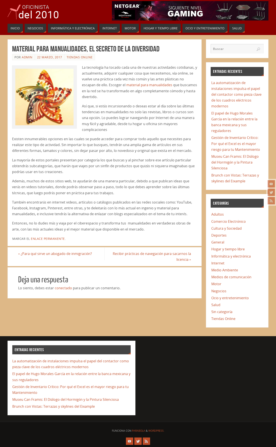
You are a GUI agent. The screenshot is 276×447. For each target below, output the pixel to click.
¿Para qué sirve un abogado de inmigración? (55, 253)
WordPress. (156, 431)
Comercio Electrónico (228, 221)
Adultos (217, 214)
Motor (216, 284)
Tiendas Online (80, 57)
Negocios (218, 291)
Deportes (219, 235)
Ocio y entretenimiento (230, 298)
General (217, 242)
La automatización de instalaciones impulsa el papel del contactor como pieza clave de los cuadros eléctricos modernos (236, 94)
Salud (215, 304)
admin (27, 57)
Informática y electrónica (231, 256)
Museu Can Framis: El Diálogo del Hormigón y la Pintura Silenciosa (235, 162)
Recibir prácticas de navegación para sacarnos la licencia (152, 256)
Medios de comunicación (231, 277)
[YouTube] (271, 184)
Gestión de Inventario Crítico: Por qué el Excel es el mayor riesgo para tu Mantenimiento (235, 143)
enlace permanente (48, 239)
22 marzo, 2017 (49, 57)
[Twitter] (271, 192)
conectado (63, 288)
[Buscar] (258, 49)
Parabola (138, 431)
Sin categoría (221, 311)
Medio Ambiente (224, 270)
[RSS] (271, 200)
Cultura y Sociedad (226, 228)
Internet (217, 263)
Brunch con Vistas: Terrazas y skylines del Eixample (53, 406)
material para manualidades (149, 85)
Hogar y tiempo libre (228, 249)
